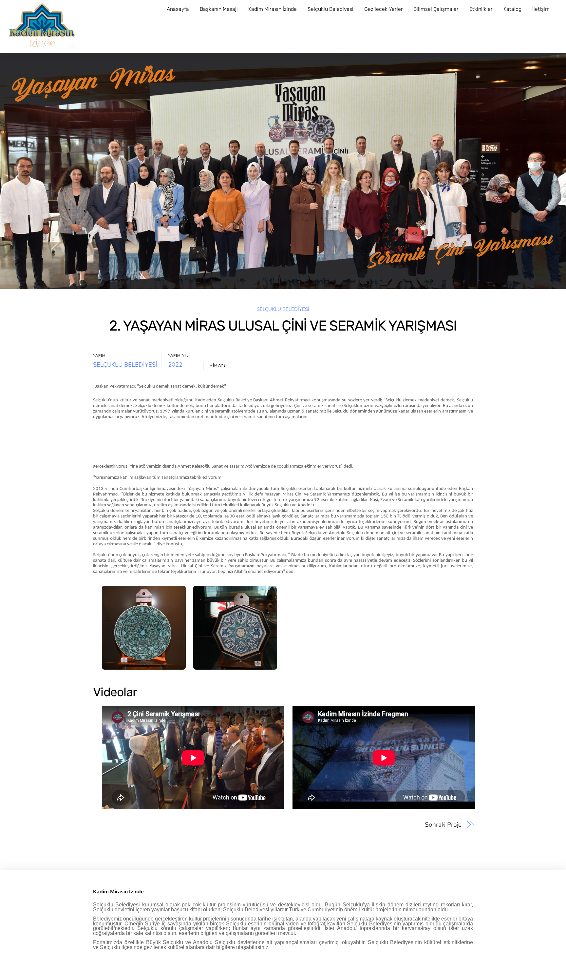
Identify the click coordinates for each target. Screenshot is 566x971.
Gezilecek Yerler (383, 9)
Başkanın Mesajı (219, 9)
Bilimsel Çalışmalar (436, 9)
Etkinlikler (481, 9)
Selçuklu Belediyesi (330, 9)
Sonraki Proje (443, 824)
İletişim (541, 9)
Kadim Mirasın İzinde (272, 9)
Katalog (512, 9)
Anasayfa (178, 9)
